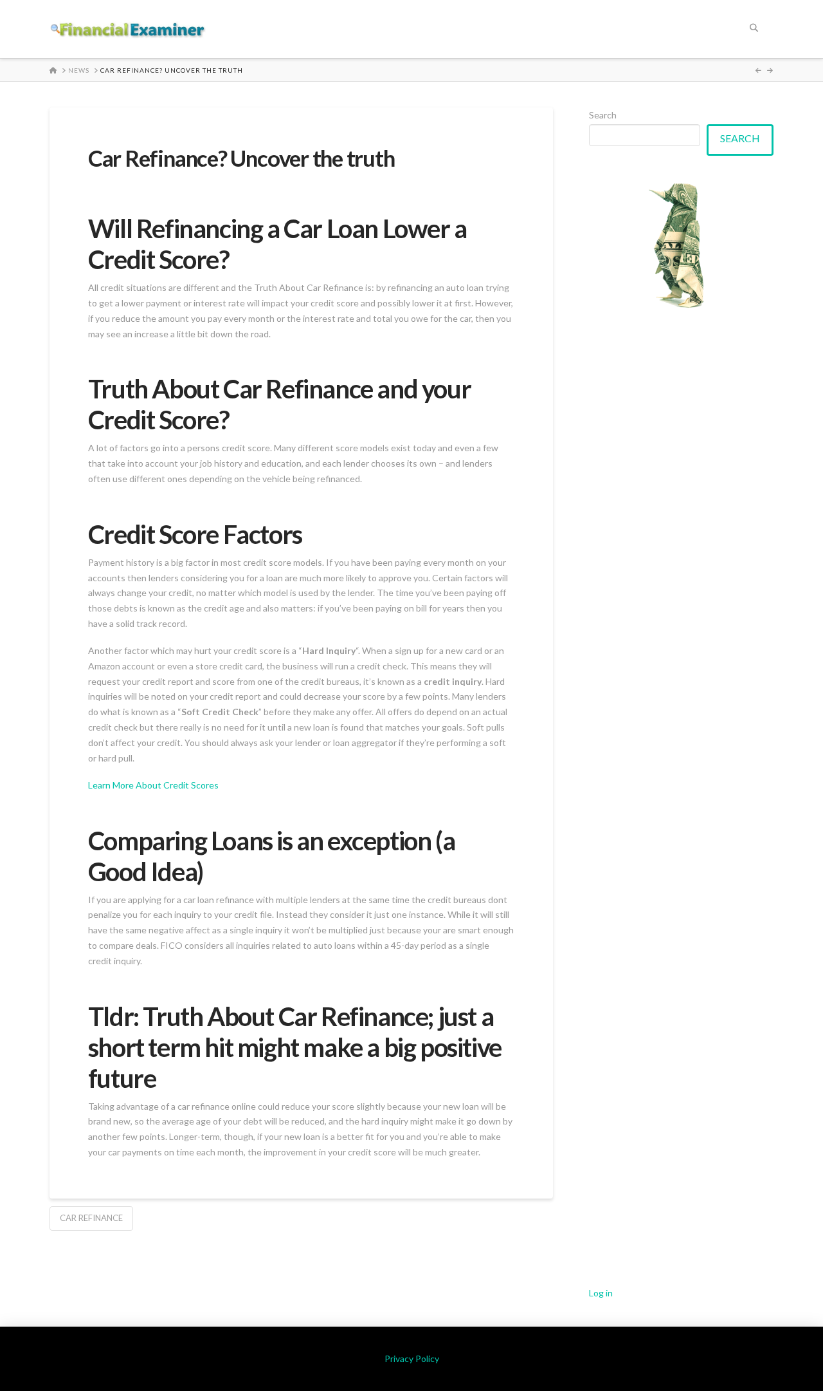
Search (603, 114)
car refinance (91, 1218)
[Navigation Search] (753, 29)
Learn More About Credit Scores (153, 785)
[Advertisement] (681, 797)
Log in (601, 1292)
